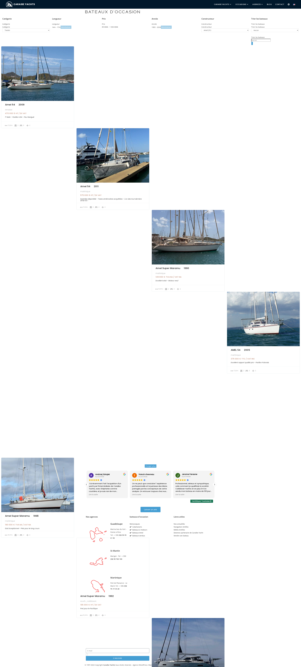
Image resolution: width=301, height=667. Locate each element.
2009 (21, 104)
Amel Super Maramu (168, 268)
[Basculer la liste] (252, 43)
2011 (96, 186)
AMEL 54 (235, 350)
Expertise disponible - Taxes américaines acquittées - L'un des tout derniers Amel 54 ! (111, 199)
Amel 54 (10, 104)
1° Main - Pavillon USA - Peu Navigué (19, 117)
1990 (186, 268)
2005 (247, 349)
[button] (214, 484)
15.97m (160, 289)
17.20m (10, 125)
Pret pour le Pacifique (89, 608)
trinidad (8, 109)
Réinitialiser (66, 27)
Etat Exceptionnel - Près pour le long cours (22, 528)
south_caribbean (88, 601)
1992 (111, 595)
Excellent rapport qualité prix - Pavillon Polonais (250, 362)
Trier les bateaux (258, 37)
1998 (36, 515)
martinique (85, 191)
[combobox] (275, 39)
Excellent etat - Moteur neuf (167, 280)
